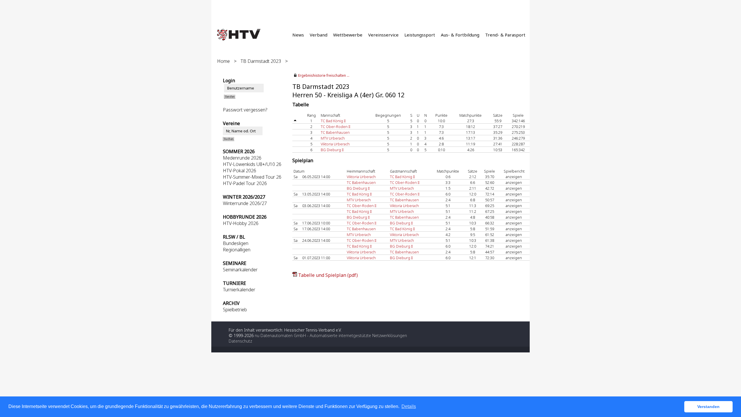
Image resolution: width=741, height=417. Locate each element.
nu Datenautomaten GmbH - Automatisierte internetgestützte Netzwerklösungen (331, 335)
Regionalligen (236, 249)
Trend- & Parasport (505, 35)
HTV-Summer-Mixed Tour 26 (252, 177)
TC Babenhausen (335, 132)
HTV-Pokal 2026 (239, 170)
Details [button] (408, 406)
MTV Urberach (333, 138)
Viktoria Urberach (335, 144)
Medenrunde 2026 (242, 158)
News (298, 35)
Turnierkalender (239, 289)
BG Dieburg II (332, 149)
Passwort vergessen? (245, 110)
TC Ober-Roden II (335, 126)
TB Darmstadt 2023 (261, 61)
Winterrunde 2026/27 (245, 203)
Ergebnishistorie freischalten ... (323, 75)
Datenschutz (240, 341)
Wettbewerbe (347, 35)
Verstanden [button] (708, 406)
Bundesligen (235, 243)
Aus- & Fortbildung (460, 35)
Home (223, 61)
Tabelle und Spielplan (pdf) (328, 275)
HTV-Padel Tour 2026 (245, 183)
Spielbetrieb (235, 309)
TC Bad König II (333, 120)
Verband (318, 35)
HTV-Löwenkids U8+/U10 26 (252, 164)
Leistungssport (419, 35)
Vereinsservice (383, 35)
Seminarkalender (240, 269)
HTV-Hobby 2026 (240, 223)
